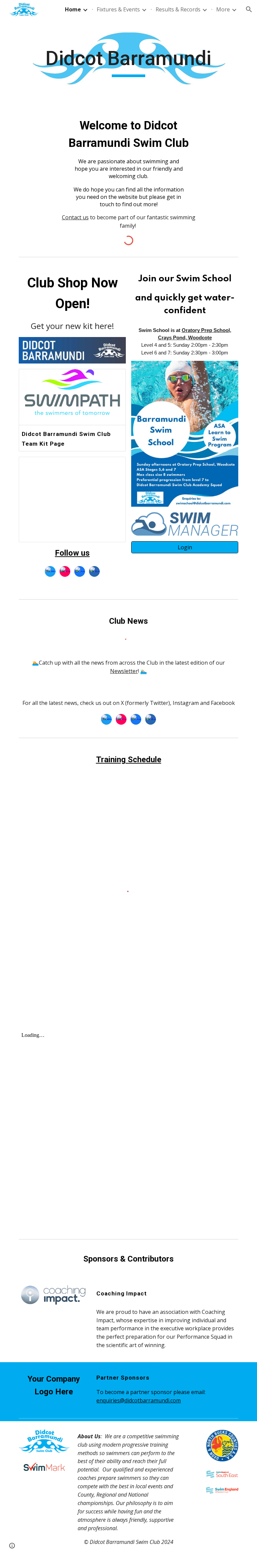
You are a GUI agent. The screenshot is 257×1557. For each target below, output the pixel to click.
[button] (249, 9)
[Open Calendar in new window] (113, 465)
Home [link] (73, 9)
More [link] (223, 9)
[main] (128, 61)
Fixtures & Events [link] (118, 9)
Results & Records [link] (178, 9)
